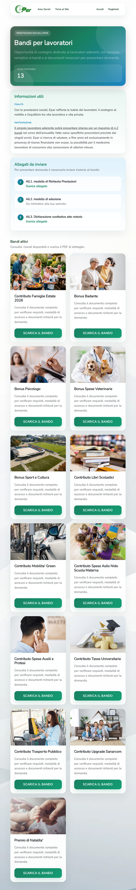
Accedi (99, 9)
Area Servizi (44, 9)
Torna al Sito (62, 9)
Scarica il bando (38, 333)
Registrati (113, 9)
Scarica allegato (36, 186)
